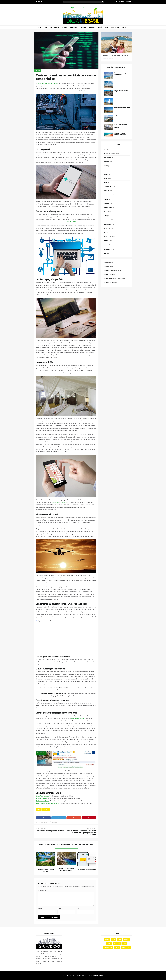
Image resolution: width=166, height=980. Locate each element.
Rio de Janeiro (115, 27)
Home (39, 27)
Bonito (106, 166)
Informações (46, 809)
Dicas (45, 27)
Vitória (106, 253)
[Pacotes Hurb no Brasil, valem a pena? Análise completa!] (66, 858)
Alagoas (107, 939)
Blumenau (107, 161)
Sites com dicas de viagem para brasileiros (121, 73)
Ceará (119, 939)
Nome (40, 908)
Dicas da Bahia (108, 266)
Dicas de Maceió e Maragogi (112, 270)
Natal (106, 27)
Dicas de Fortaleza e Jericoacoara (114, 278)
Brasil (37, 71)
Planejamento (108, 224)
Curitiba (64, 27)
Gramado (92, 27)
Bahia (105, 149)
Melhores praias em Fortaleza (122, 116)
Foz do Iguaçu (108, 195)
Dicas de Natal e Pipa (110, 282)
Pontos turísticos (108, 947)
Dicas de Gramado (109, 274)
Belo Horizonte (54, 27)
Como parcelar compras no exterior (87, 869)
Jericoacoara (108, 207)
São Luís (106, 245)
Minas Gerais (117, 943)
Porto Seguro (108, 228)
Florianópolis (73, 27)
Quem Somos (120, 1)
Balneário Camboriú (110, 153)
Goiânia (106, 199)
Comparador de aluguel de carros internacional (53, 693)
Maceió (100, 27)
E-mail (60, 908)
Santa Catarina (125, 947)
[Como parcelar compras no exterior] (86, 859)
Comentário (54, 822)
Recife (105, 232)
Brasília (106, 174)
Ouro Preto (107, 220)
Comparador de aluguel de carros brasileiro (52, 688)
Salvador (124, 27)
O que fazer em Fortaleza (120, 82)
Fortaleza (83, 27)
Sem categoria (108, 249)
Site (78, 908)
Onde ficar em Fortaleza (120, 99)
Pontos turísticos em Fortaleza (122, 107)
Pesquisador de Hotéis (78, 718)
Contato (128, 1)
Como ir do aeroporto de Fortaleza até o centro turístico (120, 126)
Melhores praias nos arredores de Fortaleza (120, 134)
